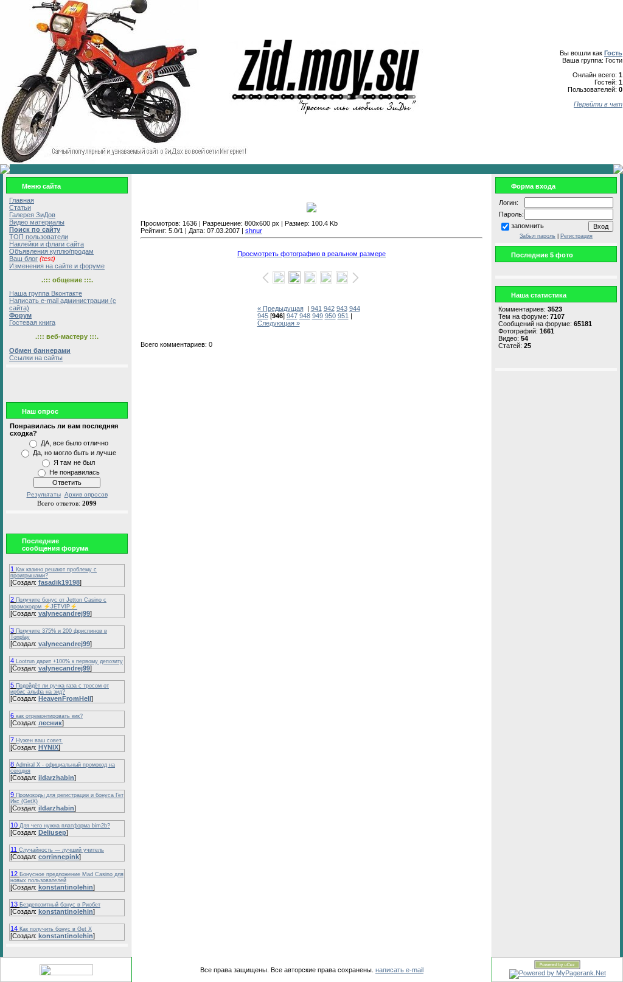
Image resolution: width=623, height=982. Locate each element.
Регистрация (576, 236)
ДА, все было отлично (74, 443)
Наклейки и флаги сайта (46, 244)
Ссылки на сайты (36, 357)
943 (341, 308)
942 (329, 308)
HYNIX (48, 747)
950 (330, 315)
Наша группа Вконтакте (45, 293)
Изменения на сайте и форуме (57, 266)
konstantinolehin (65, 887)
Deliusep (52, 832)
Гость (613, 53)
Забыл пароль (537, 236)
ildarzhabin (56, 777)
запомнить (527, 225)
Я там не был (74, 462)
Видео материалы (36, 222)
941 (316, 308)
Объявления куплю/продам (51, 251)
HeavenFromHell (64, 698)
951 (343, 315)
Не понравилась (74, 472)
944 (354, 308)
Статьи (20, 207)
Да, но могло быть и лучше (74, 452)
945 (262, 315)
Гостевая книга (32, 322)
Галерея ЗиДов (32, 214)
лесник (50, 722)
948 (304, 315)
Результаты (44, 494)
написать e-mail (399, 969)
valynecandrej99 (64, 613)
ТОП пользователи (38, 236)
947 (292, 315)
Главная (21, 200)
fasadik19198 (59, 582)
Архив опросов (86, 494)
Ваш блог (23, 258)
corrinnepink (58, 856)
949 (317, 315)
